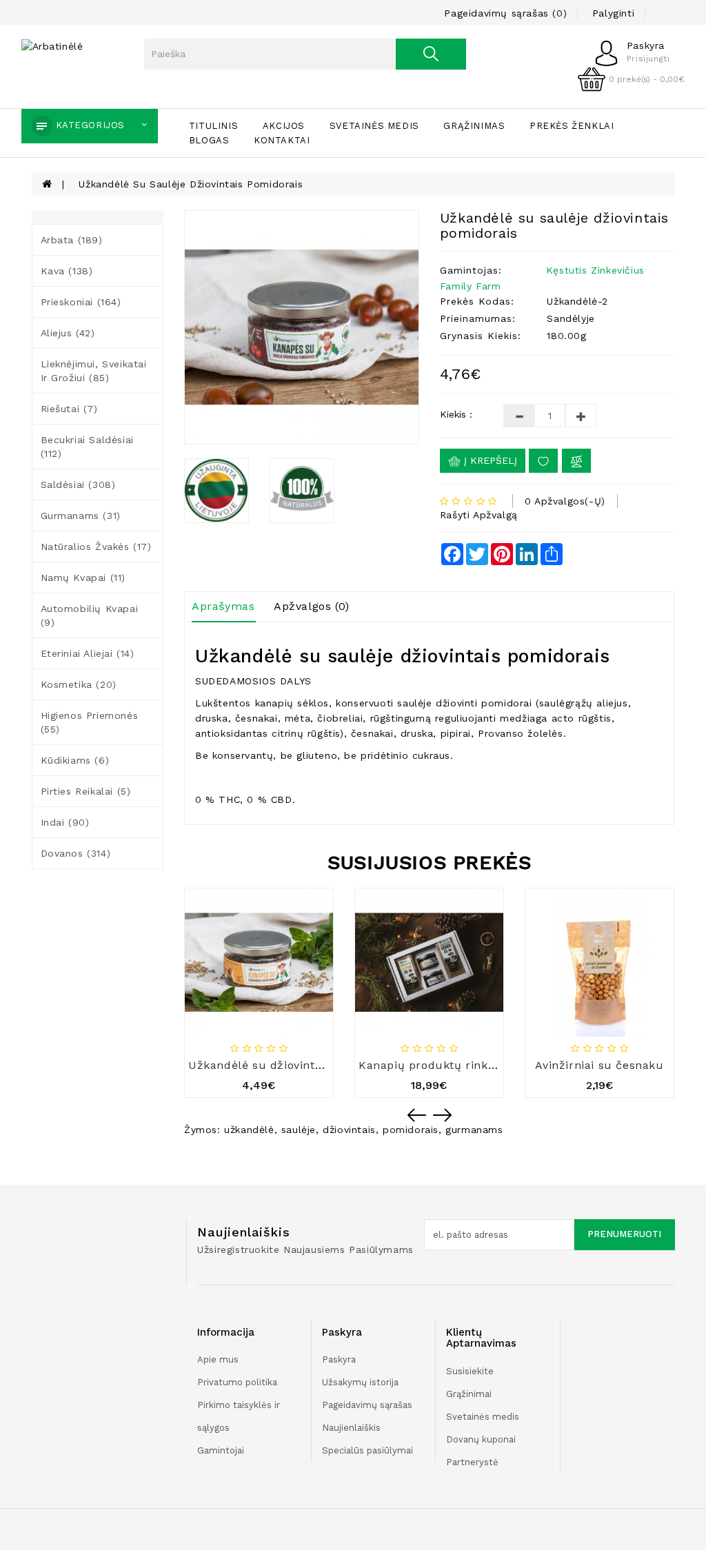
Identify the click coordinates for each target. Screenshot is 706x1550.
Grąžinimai (469, 1394)
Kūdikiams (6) (75, 760)
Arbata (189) (72, 239)
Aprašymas (223, 606)
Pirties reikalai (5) (86, 791)
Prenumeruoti (624, 1234)
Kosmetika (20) (79, 684)
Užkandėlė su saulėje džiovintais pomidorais (191, 184)
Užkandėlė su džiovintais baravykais (291, 1065)
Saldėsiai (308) (78, 484)
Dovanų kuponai (481, 1439)
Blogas (209, 140)
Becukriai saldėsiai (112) (87, 446)
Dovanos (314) (76, 853)
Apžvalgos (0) (312, 606)
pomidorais (410, 1129)
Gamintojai (220, 1450)
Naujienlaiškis (351, 1427)
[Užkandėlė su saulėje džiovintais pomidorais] (301, 327)
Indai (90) (65, 822)
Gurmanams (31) (81, 515)
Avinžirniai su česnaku (599, 1065)
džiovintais (349, 1129)
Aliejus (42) (68, 332)
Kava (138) (67, 270)
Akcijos (284, 126)
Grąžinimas (474, 126)
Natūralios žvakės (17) (96, 546)
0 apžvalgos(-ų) (565, 501)
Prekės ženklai (572, 126)
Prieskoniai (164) (81, 301)
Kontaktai (282, 140)
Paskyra (339, 1359)
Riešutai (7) (69, 408)
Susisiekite (470, 1371)
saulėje (298, 1129)
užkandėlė (249, 1129)
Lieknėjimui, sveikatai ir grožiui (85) (94, 370)
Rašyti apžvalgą (479, 514)
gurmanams (474, 1129)
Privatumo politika (237, 1382)
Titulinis (213, 126)
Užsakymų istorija (360, 1382)
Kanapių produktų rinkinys (434, 1065)
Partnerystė (472, 1462)
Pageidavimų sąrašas (367, 1405)
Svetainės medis (374, 126)
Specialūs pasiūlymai (367, 1450)
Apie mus (218, 1359)
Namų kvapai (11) (83, 577)
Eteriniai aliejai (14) (87, 653)
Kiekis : (456, 414)
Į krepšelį (489, 460)
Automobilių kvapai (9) (90, 615)
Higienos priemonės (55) (90, 722)
